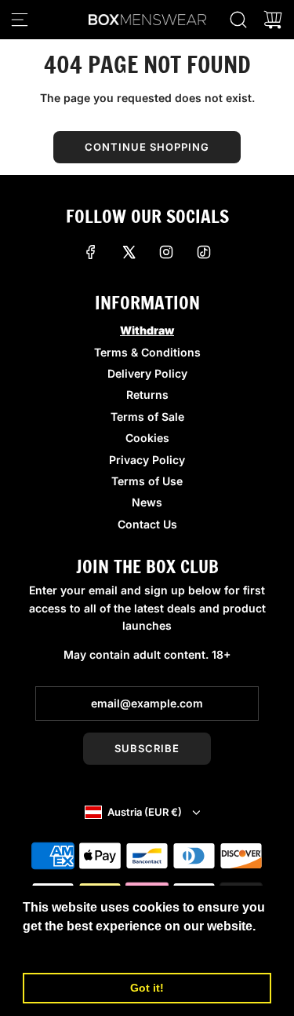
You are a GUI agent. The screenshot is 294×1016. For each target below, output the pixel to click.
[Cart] (273, 19)
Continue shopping (147, 147)
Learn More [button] (59, 947)
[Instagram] (166, 252)
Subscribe (147, 748)
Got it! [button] (147, 987)
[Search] (238, 19)
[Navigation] (19, 19)
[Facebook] (91, 252)
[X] (128, 252)
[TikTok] (204, 252)
